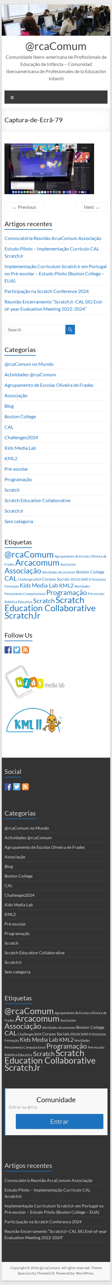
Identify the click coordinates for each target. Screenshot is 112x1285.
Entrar (59, 1121)
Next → (92, 207)
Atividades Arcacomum (58, 572)
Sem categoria (18, 521)
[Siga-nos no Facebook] (8, 649)
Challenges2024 (21, 437)
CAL (8, 427)
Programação (18, 479)
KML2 (10, 458)
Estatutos (99, 579)
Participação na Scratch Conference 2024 (46, 291)
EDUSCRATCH (80, 579)
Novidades (82, 586)
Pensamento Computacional (24, 594)
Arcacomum (37, 562)
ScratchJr (14, 511)
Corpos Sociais (56, 579)
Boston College (20, 416)
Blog (9, 406)
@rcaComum (56, 45)
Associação (15, 395)
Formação (11, 586)
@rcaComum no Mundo (28, 364)
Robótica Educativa (18, 602)
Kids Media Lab (20, 448)
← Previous (24, 207)
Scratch (12, 490)
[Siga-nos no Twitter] (16, 649)
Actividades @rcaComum (30, 374)
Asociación (68, 564)
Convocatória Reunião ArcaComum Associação (52, 238)
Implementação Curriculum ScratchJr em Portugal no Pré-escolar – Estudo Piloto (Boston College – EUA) (55, 273)
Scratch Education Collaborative (37, 500)
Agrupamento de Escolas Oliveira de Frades (48, 385)
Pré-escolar (16, 469)
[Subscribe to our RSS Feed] (25, 649)
